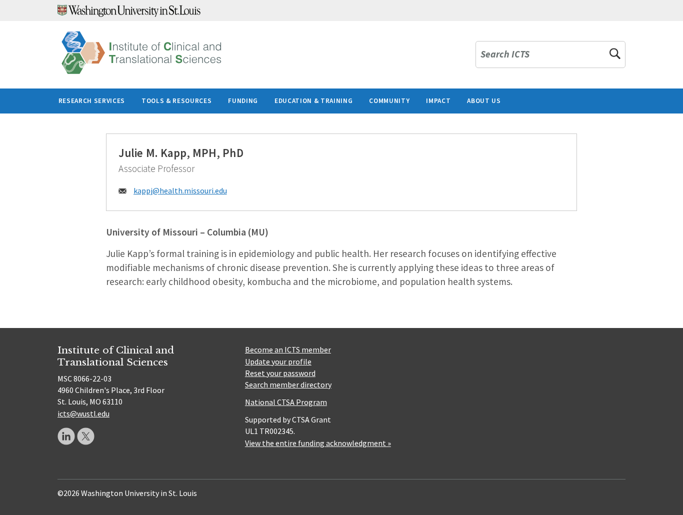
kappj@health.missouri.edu (180, 191)
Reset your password (280, 373)
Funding (243, 100)
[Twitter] (85, 436)
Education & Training (313, 100)
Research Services (91, 100)
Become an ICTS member (288, 349)
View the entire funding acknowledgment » (318, 443)
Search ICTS (505, 55)
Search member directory (288, 385)
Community (389, 100)
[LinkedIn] (66, 436)
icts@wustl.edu (84, 413)
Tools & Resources (177, 100)
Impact (438, 100)
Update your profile (278, 361)
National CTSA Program (286, 402)
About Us (483, 100)
